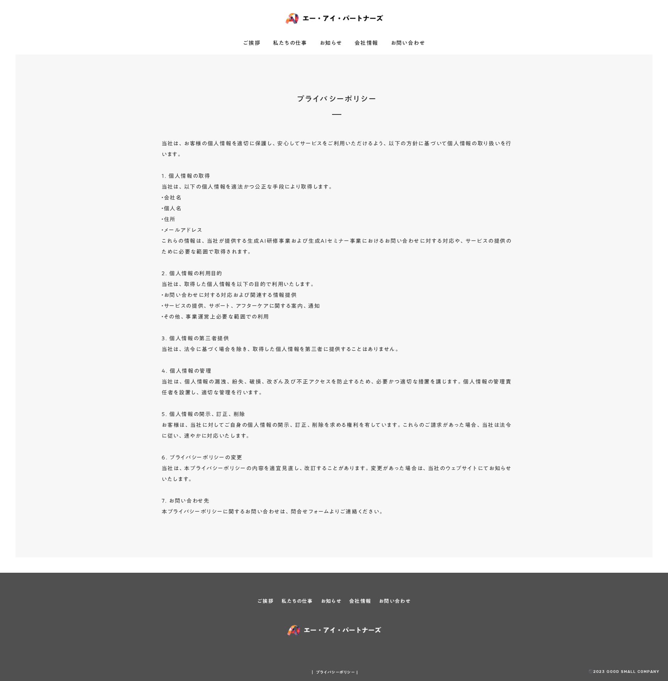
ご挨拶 (252, 43)
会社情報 (366, 43)
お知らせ (331, 43)
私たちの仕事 (290, 43)
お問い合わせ (408, 43)
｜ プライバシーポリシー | (334, 672)
